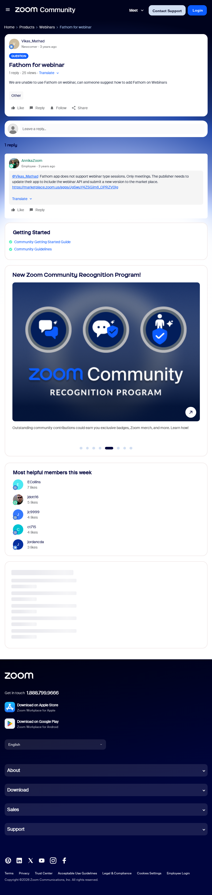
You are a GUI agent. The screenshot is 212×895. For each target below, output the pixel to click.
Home (9, 27)
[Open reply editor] (106, 129)
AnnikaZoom (31, 160)
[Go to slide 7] (124, 448)
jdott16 (33, 497)
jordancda (35, 542)
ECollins (34, 482)
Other (16, 95)
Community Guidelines (33, 249)
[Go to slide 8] (131, 448)
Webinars (47, 27)
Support (16, 829)
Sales (13, 809)
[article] (106, 186)
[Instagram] (53, 860)
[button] (8, 10)
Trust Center (43, 873)
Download (18, 790)
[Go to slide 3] (94, 448)
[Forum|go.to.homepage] (45, 10)
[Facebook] (64, 860)
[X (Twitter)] (30, 860)
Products (26, 27)
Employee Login (178, 873)
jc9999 (33, 512)
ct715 (31, 527)
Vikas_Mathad (32, 41)
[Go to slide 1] (81, 448)
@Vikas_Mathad (25, 176)
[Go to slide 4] (100, 448)
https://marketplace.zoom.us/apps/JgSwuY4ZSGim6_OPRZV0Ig (65, 187)
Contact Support (167, 11)
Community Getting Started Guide (42, 242)
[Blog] (8, 860)
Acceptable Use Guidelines (77, 873)
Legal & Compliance (117, 873)
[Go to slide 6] (115, 448)
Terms (9, 873)
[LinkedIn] (19, 860)
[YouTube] (41, 860)
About (13, 770)
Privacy (24, 873)
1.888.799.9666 (43, 693)
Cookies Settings (149, 873)
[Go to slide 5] (106, 448)
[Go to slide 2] (87, 448)
